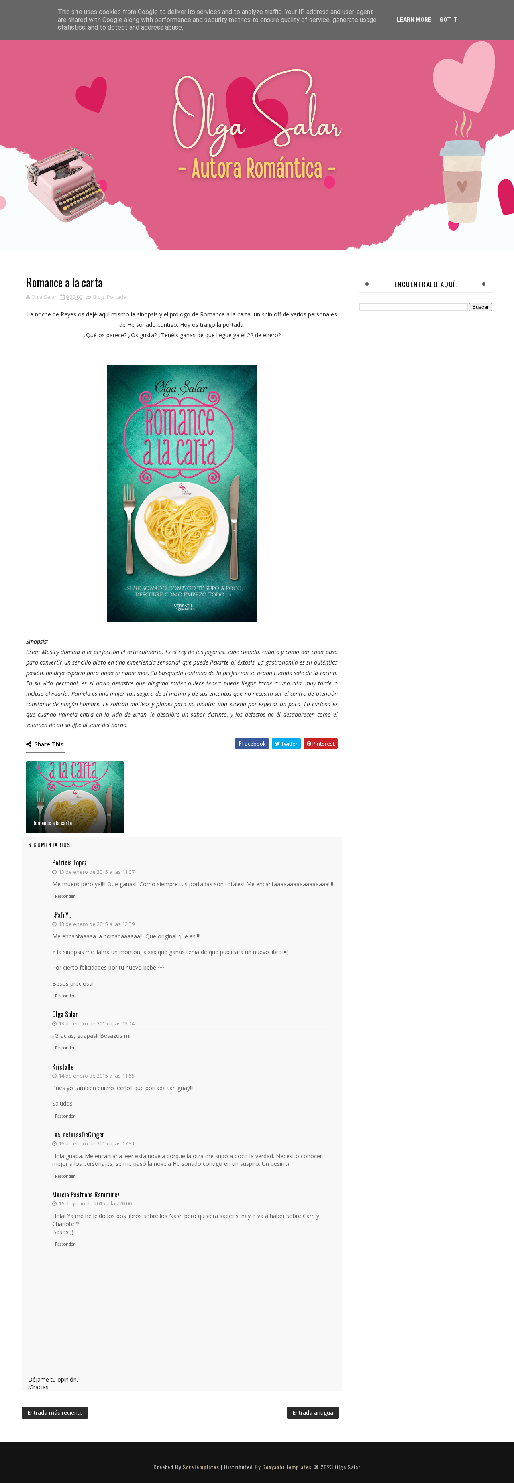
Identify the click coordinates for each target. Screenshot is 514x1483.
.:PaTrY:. (61, 915)
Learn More (414, 19)
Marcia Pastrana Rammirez (86, 1194)
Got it (448, 19)
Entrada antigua (312, 1412)
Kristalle (62, 1067)
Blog (98, 296)
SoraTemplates (201, 1467)
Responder (65, 896)
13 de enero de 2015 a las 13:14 (97, 1023)
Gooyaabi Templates (287, 1467)
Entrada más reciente (55, 1412)
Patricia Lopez (69, 862)
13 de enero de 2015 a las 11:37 (97, 871)
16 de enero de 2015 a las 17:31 (97, 1143)
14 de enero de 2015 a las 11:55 (97, 1075)
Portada (116, 296)
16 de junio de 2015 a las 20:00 (95, 1203)
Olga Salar (65, 1014)
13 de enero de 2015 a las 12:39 (97, 924)
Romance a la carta (52, 822)
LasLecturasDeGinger (78, 1134)
